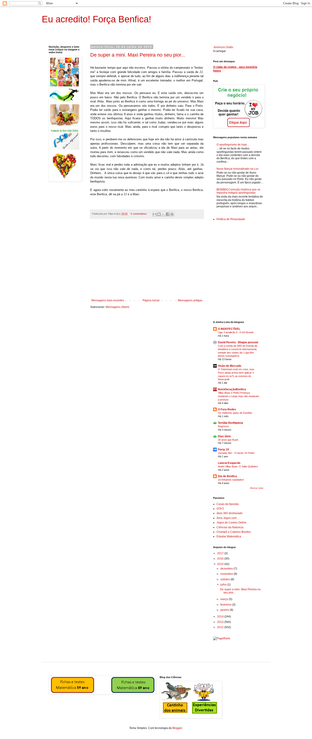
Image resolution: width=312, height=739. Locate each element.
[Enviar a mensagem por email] (154, 214)
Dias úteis (224, 436)
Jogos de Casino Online (231, 522)
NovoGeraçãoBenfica (232, 389)
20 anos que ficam (228, 439)
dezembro (227, 568)
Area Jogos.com (227, 518)
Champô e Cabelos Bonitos (234, 531)
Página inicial (151, 300)
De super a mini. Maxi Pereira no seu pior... (137, 55)
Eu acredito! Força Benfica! (96, 19)
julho (223, 584)
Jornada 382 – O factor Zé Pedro (236, 453)
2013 (220, 622)
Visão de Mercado (229, 365)
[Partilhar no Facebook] (167, 214)
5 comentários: (139, 213)
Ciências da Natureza (230, 527)
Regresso (223, 426)
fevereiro (226, 604)
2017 (220, 553)
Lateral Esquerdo (229, 463)
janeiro (225, 609)
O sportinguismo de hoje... (233, 144)
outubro (225, 579)
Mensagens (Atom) (117, 307)
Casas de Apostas (228, 504)
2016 (220, 558)
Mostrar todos (256, 488)
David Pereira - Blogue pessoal (238, 342)
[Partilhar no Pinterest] (172, 214)
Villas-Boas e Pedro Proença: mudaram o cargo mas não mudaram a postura (238, 396)
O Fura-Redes (227, 409)
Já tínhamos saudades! (231, 479)
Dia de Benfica (227, 476)
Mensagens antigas (190, 300)
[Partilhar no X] (163, 214)
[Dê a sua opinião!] (159, 214)
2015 (220, 564)
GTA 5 (220, 508)
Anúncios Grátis (223, 47)
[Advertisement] (147, 261)
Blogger (177, 728)
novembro (227, 573)
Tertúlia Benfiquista (230, 422)
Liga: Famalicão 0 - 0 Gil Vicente (236, 332)
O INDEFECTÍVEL (229, 328)
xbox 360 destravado (230, 513)
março (224, 599)
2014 (220, 616)
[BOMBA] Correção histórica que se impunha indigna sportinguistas (238, 191)
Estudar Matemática (229, 536)
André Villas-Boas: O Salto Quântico (238, 466)
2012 (220, 627)
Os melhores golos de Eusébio (235, 412)
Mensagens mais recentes (107, 300)
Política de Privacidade (231, 219)
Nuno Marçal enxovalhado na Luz (238, 168)
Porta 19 (223, 449)
